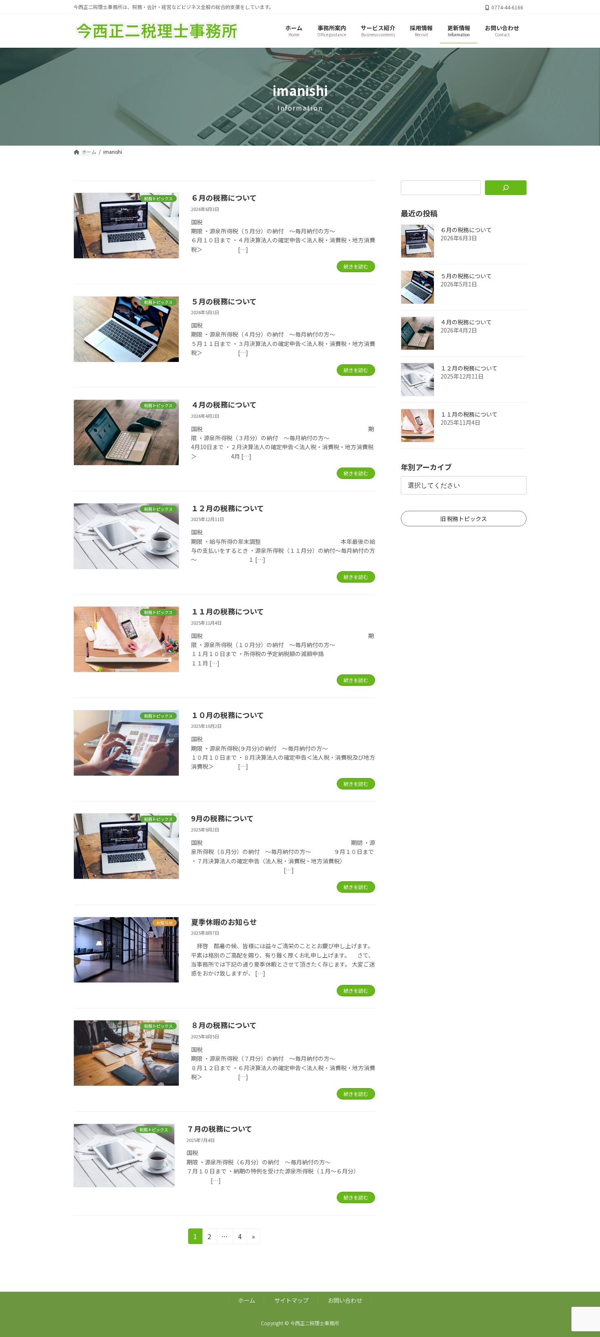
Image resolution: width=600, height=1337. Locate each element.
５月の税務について (224, 301)
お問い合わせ (345, 1300)
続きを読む (356, 266)
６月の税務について (224, 197)
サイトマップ (291, 1300)
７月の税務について (219, 1128)
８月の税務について (224, 1025)
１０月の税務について (227, 715)
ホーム (246, 1300)
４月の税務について (224, 404)
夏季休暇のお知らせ (224, 921)
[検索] (506, 187)
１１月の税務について (227, 611)
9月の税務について (222, 818)
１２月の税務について (227, 508)
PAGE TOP (579, 1289)
